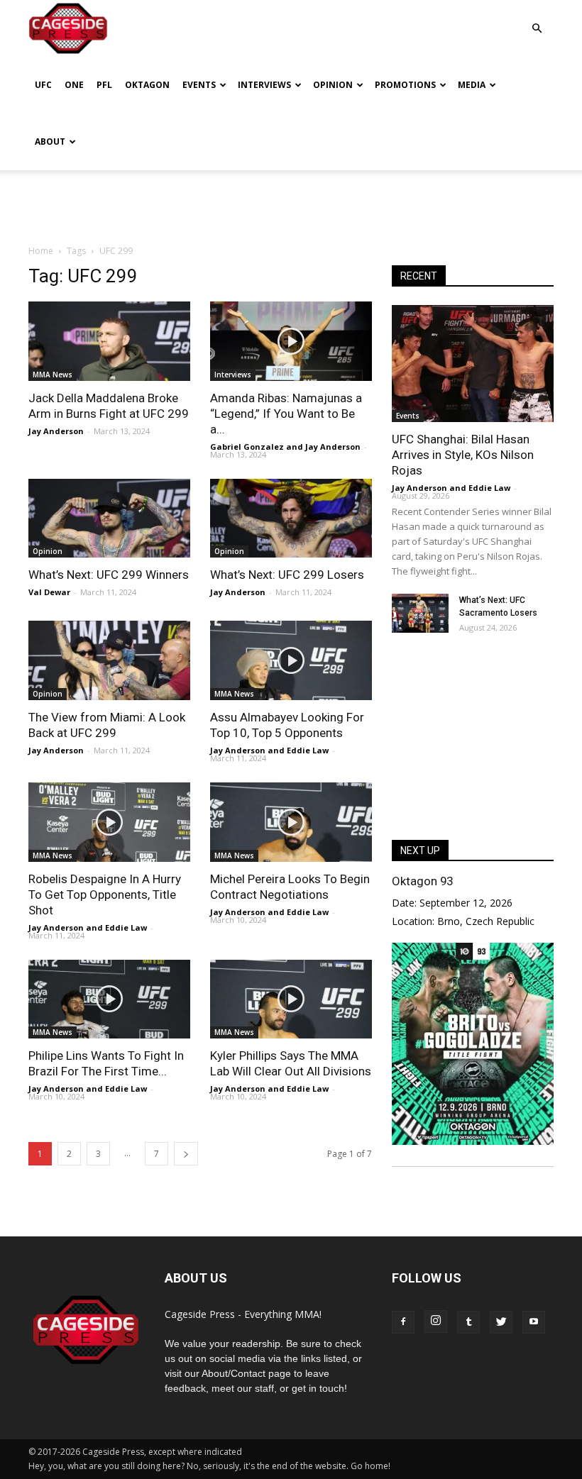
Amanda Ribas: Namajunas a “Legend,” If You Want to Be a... (286, 413)
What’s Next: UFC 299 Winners (108, 574)
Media (471, 85)
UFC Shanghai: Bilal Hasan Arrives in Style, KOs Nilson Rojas (463, 454)
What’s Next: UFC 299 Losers (287, 574)
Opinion (333, 85)
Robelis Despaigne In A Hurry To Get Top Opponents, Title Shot (104, 894)
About (50, 141)
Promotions (405, 85)
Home (40, 251)
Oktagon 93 (422, 881)
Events (199, 85)
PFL (104, 85)
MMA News (52, 375)
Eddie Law (308, 750)
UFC (43, 85)
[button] (537, 18)
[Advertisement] (291, 201)
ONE (74, 85)
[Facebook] (403, 1322)
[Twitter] (501, 1322)
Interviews (264, 85)
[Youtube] (533, 1322)
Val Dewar (49, 592)
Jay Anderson (56, 431)
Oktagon (147, 85)
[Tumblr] (468, 1322)
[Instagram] (435, 1321)
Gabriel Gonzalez (247, 446)
